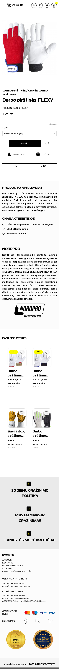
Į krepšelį (24, 143)
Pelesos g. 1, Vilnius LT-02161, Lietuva (29, 601)
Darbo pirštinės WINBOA (15, 374)
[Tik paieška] (47, 5)
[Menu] (3, 5)
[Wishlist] (22, 353)
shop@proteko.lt (22, 598)
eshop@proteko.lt (22, 586)
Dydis (5, 127)
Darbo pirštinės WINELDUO (42, 374)
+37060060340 (18, 583)
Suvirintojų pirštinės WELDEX (16, 434)
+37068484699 (18, 595)
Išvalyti (53, 124)
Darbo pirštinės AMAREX (40, 434)
